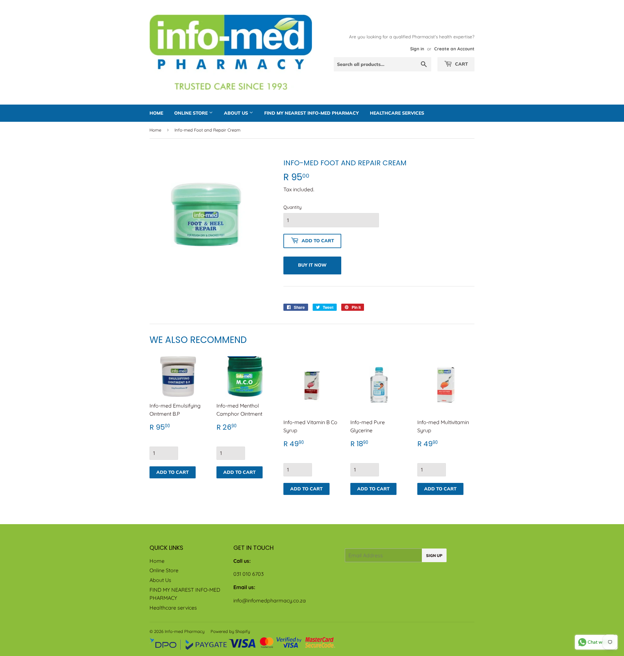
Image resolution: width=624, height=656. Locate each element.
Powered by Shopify (230, 631)
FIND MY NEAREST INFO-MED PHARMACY (311, 113)
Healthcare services (397, 113)
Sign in (417, 48)
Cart (461, 64)
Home (156, 113)
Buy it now (312, 265)
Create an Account (454, 48)
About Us (236, 113)
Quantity (292, 207)
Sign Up (434, 555)
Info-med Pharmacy (184, 631)
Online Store (191, 113)
